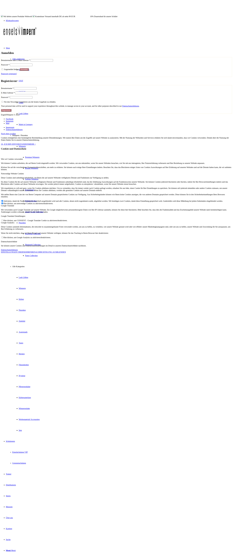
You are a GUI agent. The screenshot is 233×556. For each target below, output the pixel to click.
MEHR (31, 144)
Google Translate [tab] (7, 206)
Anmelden (24, 69)
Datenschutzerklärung (130, 106)
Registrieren (6, 110)
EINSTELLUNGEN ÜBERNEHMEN (16, 252)
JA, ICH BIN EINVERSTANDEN (14, 144)
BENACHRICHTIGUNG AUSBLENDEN (49, 252)
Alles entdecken (18, 59)
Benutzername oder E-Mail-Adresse (15, 60)
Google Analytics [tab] (7, 223)
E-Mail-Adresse (8, 93)
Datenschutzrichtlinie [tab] (9, 242)
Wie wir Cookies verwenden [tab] (12, 159)
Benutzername (7, 88)
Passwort (5, 65)
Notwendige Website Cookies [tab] (12, 174)
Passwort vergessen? (9, 74)
